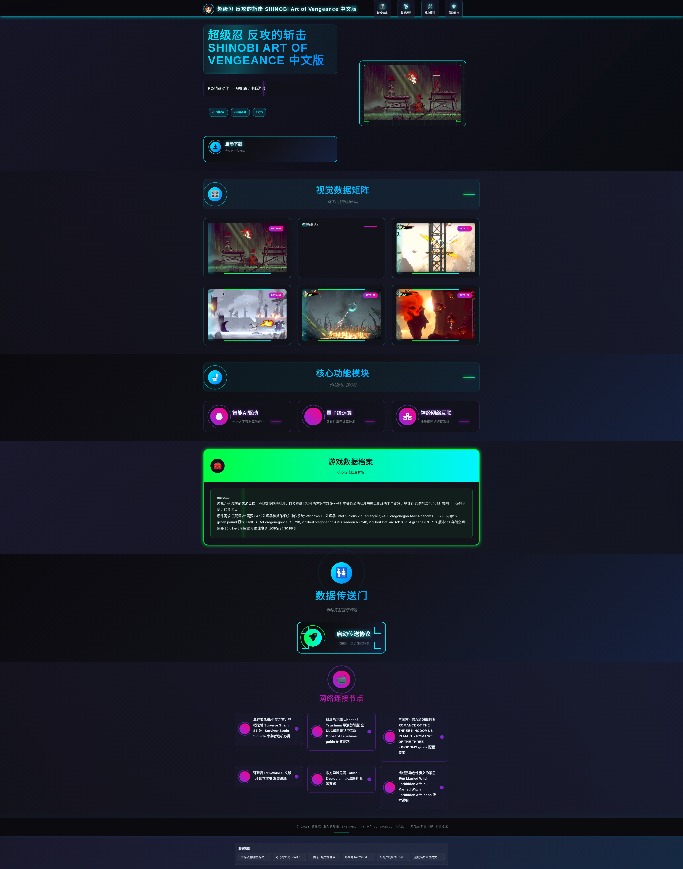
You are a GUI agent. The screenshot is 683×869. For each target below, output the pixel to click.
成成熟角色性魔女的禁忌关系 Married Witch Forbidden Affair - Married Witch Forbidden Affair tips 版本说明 (429, 857)
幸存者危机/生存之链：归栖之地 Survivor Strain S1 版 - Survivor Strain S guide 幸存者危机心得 (256, 857)
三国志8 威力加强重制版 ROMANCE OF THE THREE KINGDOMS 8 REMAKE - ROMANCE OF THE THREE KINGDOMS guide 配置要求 (325, 857)
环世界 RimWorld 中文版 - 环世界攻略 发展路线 (360, 857)
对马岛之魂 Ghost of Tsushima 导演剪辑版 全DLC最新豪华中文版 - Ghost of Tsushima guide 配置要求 (291, 857)
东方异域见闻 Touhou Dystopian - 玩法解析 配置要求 (395, 857)
